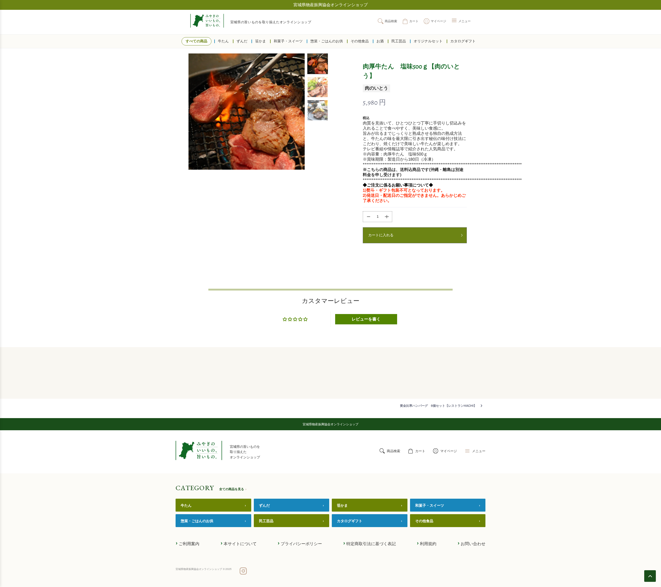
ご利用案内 (187, 543)
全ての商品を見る (233, 488)
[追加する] (388, 217)
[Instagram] (243, 571)
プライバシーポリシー (300, 543)
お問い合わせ (471, 543)
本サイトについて (239, 543)
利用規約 (426, 543)
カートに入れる (381, 235)
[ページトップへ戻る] (650, 576)
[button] (461, 21)
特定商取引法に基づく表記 (369, 543)
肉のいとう (376, 88)
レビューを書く (366, 319)
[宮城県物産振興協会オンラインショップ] (207, 21)
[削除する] (367, 217)
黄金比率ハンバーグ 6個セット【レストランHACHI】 (438, 406)
